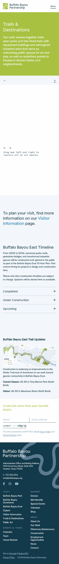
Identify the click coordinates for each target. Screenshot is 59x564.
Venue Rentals (10, 540)
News (33, 544)
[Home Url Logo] (15, 6)
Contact (35, 548)
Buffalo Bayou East (12, 507)
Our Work (35, 525)
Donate (34, 496)
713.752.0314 (11, 475)
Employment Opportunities (37, 538)
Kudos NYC (23, 554)
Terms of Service (9, 435)
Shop (33, 512)
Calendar (7, 532)
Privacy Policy (45, 432)
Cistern (6, 511)
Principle (13, 554)
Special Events (38, 504)
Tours (5, 536)
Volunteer (35, 508)
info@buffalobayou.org (12, 478)
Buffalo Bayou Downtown (10, 501)
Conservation (37, 533)
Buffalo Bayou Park (12, 496)
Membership (37, 500)
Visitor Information (12, 515)
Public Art (8, 522)
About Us (35, 521)
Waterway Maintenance (42, 529)
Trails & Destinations (13, 519)
